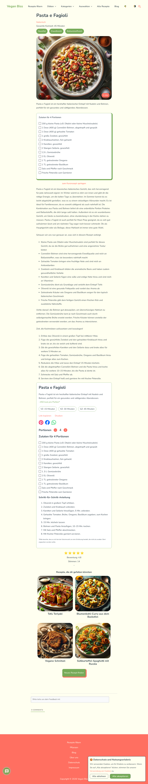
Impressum (74, 767)
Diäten (50, 6)
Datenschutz (74, 762)
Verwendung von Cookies (100, 771)
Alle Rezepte (103, 6)
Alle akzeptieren (120, 776)
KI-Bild (105, 95)
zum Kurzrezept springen (74, 183)
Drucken (59, 415)
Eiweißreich (56, 31)
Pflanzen (74, 747)
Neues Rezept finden (74, 672)
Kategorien (66, 6)
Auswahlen (84, 6)
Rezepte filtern (35, 6)
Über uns (74, 757)
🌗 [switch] (134, 6)
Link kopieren (45, 415)
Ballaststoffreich (74, 31)
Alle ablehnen (99, 776)
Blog (116, 6)
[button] (55, 6)
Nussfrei (42, 31)
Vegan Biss (15, 6)
